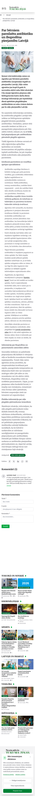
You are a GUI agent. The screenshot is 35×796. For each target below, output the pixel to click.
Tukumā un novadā (7, 587)
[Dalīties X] (14, 461)
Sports (4, 639)
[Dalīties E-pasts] (26, 461)
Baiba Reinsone (7, 731)
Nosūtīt (5, 526)
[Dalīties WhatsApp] (22, 461)
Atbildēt (9, 485)
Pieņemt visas (17, 791)
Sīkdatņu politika (20, 774)
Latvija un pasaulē (7, 668)
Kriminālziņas (6, 613)
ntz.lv (4, 45)
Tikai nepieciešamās (17, 786)
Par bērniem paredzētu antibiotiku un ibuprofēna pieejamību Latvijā (18, 19)
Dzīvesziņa (5, 725)
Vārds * (4, 498)
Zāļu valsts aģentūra (17, 455)
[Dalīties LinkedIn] (18, 461)
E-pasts (4, 506)
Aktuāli (8, 15)
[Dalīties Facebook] (9, 461)
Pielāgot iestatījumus (19, 780)
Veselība (10, 48)
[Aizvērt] (30, 757)
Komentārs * (6, 513)
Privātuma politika (8, 774)
